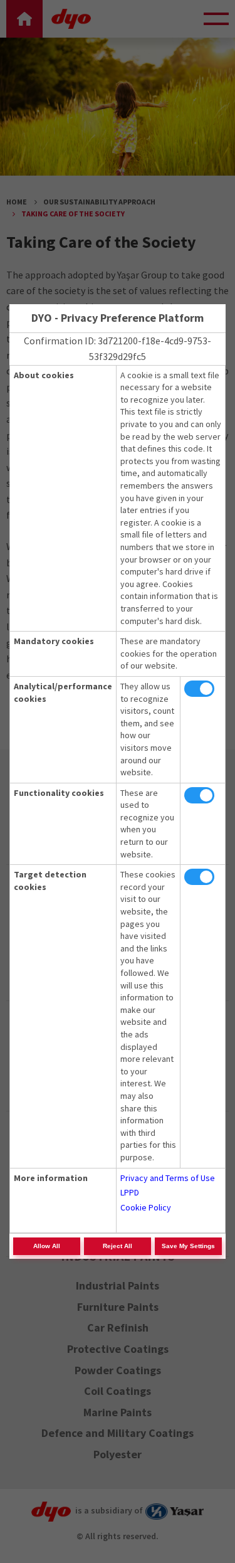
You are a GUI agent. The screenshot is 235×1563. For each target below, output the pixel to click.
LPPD (129, 1192)
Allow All (46, 1245)
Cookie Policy (145, 1207)
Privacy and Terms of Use (167, 1178)
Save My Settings (188, 1245)
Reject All (117, 1245)
